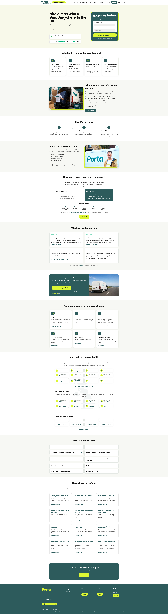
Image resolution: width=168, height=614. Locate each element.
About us (96, 2)
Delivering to (97, 27)
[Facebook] (121, 611)
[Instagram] (123, 611)
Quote (116, 595)
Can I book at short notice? (93, 465)
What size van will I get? (92, 471)
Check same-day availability (62, 288)
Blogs (91, 2)
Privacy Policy (54, 609)
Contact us (101, 2)
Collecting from (98, 22)
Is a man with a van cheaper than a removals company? (98, 453)
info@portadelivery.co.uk (47, 599)
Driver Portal (125, 2)
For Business (78, 2)
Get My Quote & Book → (105, 35)
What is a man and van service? (59, 447)
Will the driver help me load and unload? (62, 459)
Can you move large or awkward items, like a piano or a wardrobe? (100, 459)
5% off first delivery (50, 604)
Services (55, 10)
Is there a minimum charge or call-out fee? (62, 452)
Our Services (85, 2)
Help (67, 593)
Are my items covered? (57, 465)
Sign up (114, 2)
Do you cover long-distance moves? (60, 471)
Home (50, 10)
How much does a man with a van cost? (96, 447)
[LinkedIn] (125, 611)
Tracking (108, 2)
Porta (46, 589)
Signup (84, 594)
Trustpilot (81, 265)
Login (119, 2)
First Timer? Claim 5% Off (59, 2)
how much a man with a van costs (79, 212)
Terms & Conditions (46, 609)
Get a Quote (90, 110)
